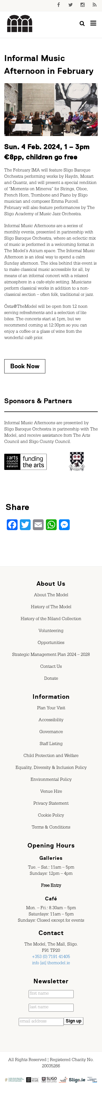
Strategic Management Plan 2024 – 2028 (51, 655)
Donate (51, 679)
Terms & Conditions (51, 828)
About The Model (51, 595)
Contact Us (51, 667)
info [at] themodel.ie (51, 963)
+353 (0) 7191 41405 (51, 957)
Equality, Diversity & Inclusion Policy (51, 768)
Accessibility (51, 720)
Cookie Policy (51, 816)
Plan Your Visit (51, 708)
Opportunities (51, 643)
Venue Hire (51, 792)
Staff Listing (51, 744)
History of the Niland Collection (51, 619)
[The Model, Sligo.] (20, 24)
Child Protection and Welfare (51, 756)
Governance (51, 732)
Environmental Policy (51, 780)
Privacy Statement (51, 804)
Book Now (24, 366)
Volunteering (51, 631)
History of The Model (51, 607)
